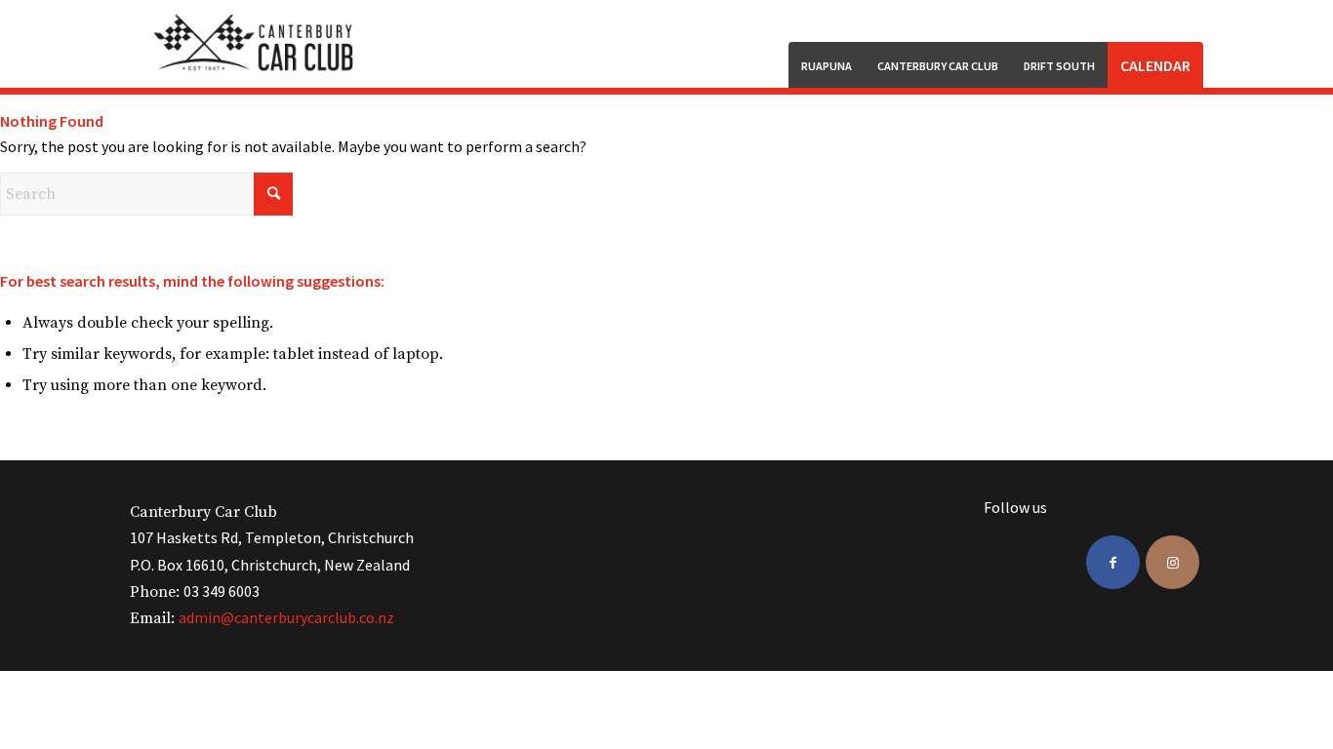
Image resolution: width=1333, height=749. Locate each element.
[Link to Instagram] (1172, 562)
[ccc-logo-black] (256, 44)
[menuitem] (826, 65)
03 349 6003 (221, 591)
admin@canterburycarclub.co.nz (286, 617)
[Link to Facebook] (1113, 562)
